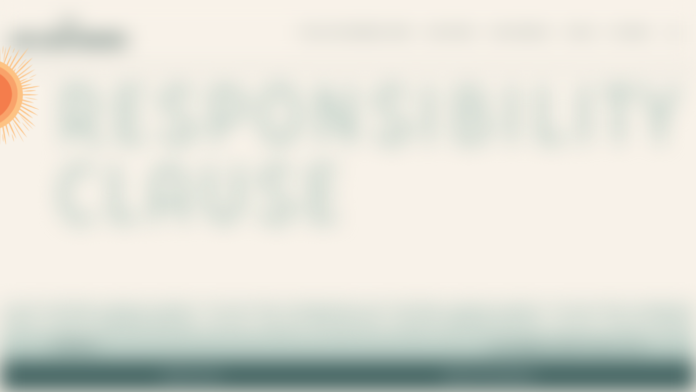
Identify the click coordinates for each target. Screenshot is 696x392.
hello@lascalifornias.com (566, 346)
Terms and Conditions (488, 376)
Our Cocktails (521, 33)
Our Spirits (451, 33)
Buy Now (629, 33)
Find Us (582, 33)
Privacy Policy (192, 376)
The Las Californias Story (356, 33)
